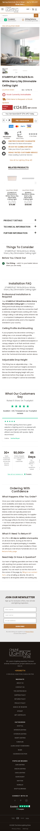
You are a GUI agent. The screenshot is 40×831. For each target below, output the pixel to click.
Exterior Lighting (20, 734)
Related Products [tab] (18, 167)
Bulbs (20, 750)
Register (24, 707)
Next (35, 183)
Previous (4, 183)
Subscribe (20, 626)
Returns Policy (20, 699)
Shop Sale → (20, 4)
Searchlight (20, 777)
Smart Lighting (20, 738)
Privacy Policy (29, 632)
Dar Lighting (20, 765)
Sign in (15, 707)
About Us (20, 683)
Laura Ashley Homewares (20, 746)
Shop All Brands (20, 789)
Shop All (20, 726)
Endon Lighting (20, 769)
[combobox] (17, 15)
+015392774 (20, 670)
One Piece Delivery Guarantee (21, 141)
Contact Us (20, 687)
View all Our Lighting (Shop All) (21, 160)
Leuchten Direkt (8, 90)
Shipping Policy (20, 695)
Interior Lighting (20, 730)
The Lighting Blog (20, 691)
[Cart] (33, 9)
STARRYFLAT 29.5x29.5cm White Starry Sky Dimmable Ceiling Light (12, 196)
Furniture (20, 742)
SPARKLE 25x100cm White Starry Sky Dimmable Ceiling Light (28, 196)
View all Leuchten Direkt (11, 26)
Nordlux (20, 785)
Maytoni (20, 781)
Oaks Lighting (20, 773)
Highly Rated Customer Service (22, 152)
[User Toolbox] (36, 9)
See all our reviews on (19, 474)
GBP (27, 9)
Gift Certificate (20, 715)
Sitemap (20, 711)
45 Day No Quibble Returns (20, 147)
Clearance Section (20, 754)
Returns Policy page (9, 551)
